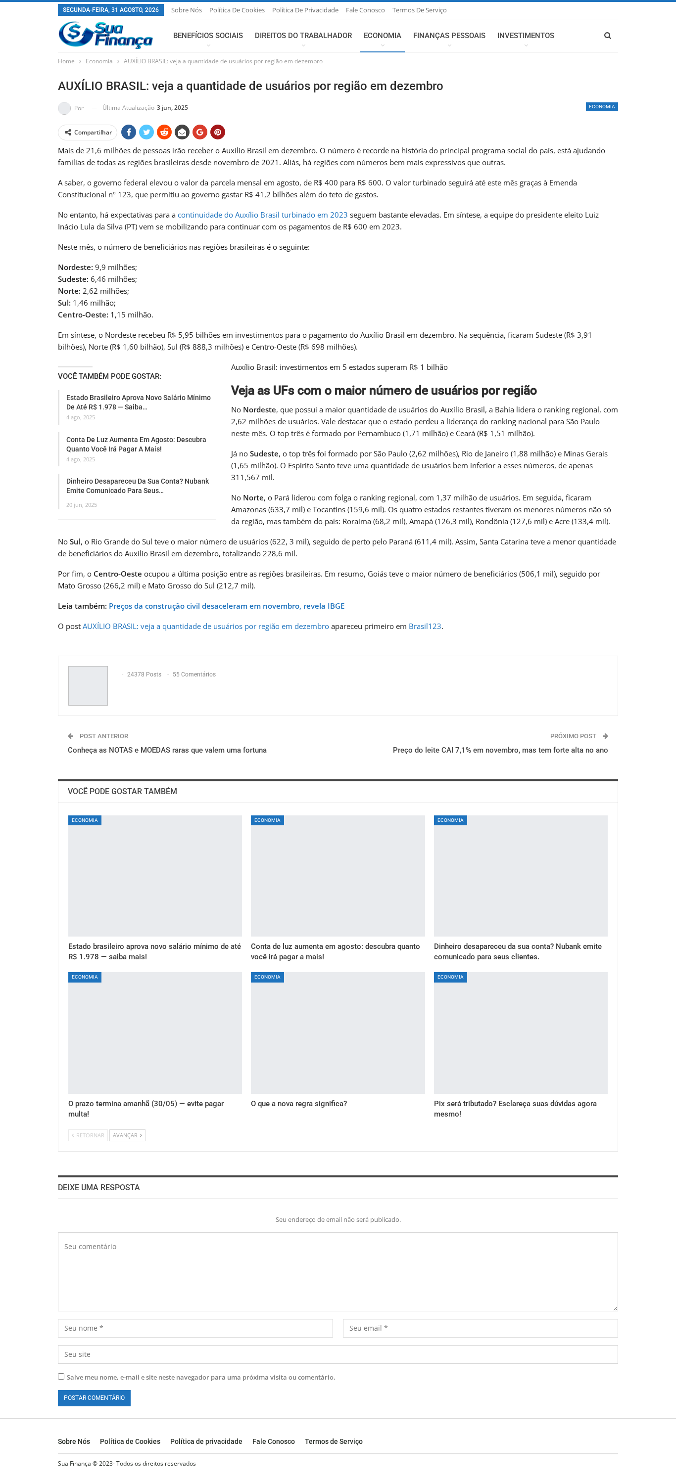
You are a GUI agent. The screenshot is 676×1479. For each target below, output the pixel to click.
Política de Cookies (237, 9)
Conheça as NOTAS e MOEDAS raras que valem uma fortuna (167, 750)
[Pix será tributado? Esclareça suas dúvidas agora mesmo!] (521, 1033)
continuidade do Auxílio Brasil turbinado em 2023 (263, 215)
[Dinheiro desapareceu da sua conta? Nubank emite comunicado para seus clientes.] (521, 876)
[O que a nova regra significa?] (338, 1033)
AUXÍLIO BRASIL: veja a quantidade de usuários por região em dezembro (206, 626)
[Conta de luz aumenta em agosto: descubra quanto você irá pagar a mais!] (338, 876)
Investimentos (525, 35)
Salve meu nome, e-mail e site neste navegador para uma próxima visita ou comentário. (201, 1377)
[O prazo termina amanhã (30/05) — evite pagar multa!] (155, 1033)
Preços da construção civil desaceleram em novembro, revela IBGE (226, 606)
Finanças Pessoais (449, 35)
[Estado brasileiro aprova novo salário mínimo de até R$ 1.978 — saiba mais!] (155, 876)
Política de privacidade (305, 9)
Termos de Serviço (419, 9)
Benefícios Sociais (208, 35)
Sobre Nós (186, 9)
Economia (382, 35)
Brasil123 (425, 626)
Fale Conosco (365, 9)
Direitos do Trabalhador (303, 35)
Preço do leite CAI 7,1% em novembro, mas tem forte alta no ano (500, 750)
